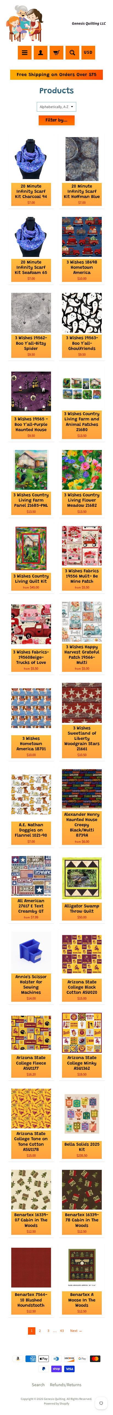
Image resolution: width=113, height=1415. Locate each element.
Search (38, 1385)
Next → (76, 1330)
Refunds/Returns (65, 1385)
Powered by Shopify (56, 1404)
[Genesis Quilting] (25, 23)
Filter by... (56, 120)
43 (62, 1330)
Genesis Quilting (54, 1399)
